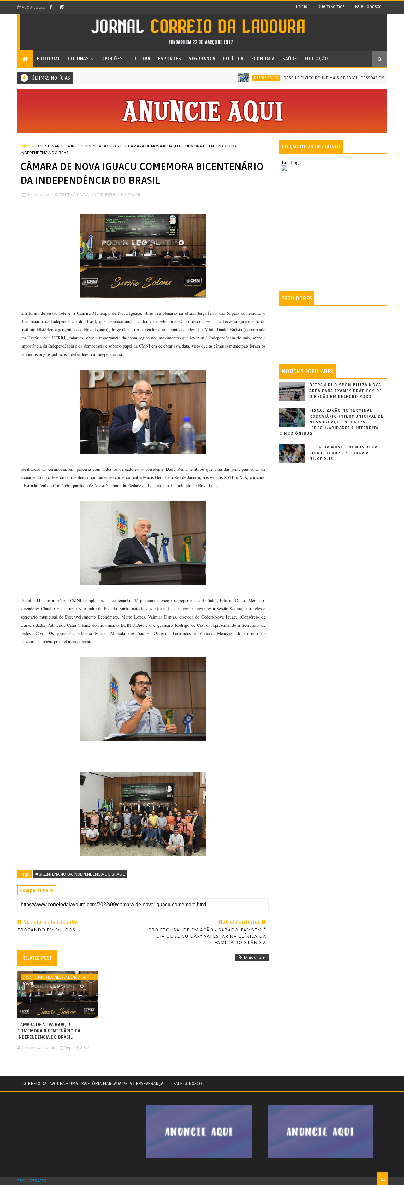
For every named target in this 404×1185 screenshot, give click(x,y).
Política (233, 59)
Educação (316, 59)
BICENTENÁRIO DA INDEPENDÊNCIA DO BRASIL (79, 146)
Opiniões (112, 59)
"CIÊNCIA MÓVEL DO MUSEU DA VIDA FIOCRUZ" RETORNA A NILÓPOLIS (343, 453)
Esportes (169, 59)
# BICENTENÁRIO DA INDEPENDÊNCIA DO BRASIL (80, 874)
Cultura (140, 59)
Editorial (49, 59)
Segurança (202, 59)
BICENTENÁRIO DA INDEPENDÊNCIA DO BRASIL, (98, 194)
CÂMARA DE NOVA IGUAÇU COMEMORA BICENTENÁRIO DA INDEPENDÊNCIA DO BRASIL (48, 1031)
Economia (263, 59)
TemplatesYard (31, 1180)
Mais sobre (254, 957)
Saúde (289, 59)
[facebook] (51, 7)
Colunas (78, 59)
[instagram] (62, 7)
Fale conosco (368, 6)
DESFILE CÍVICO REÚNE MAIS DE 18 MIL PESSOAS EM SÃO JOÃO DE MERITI (331, 78)
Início (301, 6)
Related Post (37, 958)
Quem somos (331, 6)
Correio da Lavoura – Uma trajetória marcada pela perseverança (92, 1083)
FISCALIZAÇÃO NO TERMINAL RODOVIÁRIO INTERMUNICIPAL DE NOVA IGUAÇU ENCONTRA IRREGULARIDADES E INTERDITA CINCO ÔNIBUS (331, 422)
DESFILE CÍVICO (243, 77)
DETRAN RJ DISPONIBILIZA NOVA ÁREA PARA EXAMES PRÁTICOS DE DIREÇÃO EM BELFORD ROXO (345, 390)
